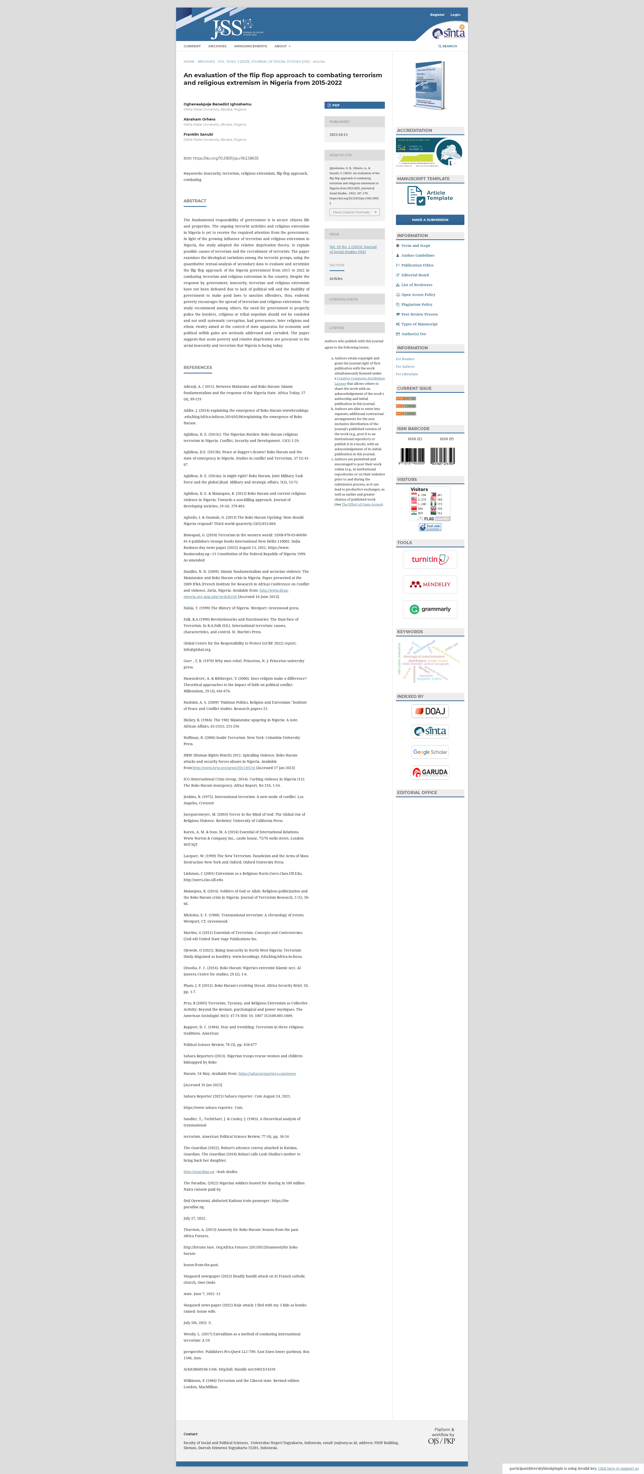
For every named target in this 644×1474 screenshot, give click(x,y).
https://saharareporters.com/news (267, 1073)
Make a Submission (430, 220)
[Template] (430, 204)
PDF (335, 105)
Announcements (250, 46)
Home (189, 61)
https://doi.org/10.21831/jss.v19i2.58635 (226, 158)
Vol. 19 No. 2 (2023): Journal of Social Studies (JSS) (264, 61)
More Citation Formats (351, 212)
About (281, 46)
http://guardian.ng (199, 1171)
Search (449, 46)
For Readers (405, 359)
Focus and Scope (415, 245)
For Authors (405, 366)
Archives (217, 46)
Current (192, 46)
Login (455, 15)
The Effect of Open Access (361, 504)
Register (437, 15)
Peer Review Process (419, 314)
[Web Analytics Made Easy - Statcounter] (430, 529)
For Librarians (407, 374)
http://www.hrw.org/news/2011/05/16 (224, 767)
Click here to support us (618, 1468)
